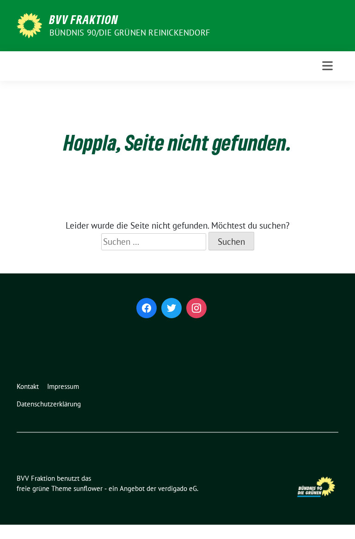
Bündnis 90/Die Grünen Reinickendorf (129, 32)
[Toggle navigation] (327, 66)
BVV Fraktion (83, 19)
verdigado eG (177, 488)
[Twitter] (171, 308)
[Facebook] (146, 308)
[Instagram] (196, 308)
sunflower (88, 488)
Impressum (63, 386)
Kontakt (28, 386)
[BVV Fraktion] (29, 24)
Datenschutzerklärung (49, 404)
